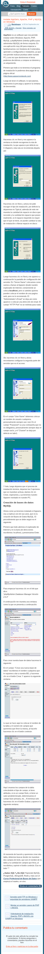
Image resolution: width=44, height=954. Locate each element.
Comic (25, 10)
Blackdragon (16, 24)
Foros (12, 6)
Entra (22, 2)
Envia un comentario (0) (30, 886)
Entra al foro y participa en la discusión (22, 946)
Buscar (31, 14)
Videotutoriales (15, 10)
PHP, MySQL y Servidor (13, 28)
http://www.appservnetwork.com (17, 76)
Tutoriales (25, 6)
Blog (18, 6)
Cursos (34, 6)
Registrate (31, 2)
